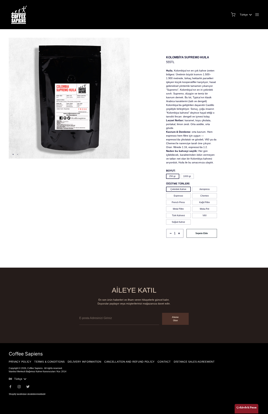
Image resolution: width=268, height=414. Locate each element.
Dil (10, 378)
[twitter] (28, 386)
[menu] (257, 14)
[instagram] (19, 386)
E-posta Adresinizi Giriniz (93, 310)
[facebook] (10, 386)
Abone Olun (175, 319)
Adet (168, 239)
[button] (125, 42)
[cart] (233, 14)
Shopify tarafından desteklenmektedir (27, 394)
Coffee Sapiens (35, 368)
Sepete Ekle (201, 233)
